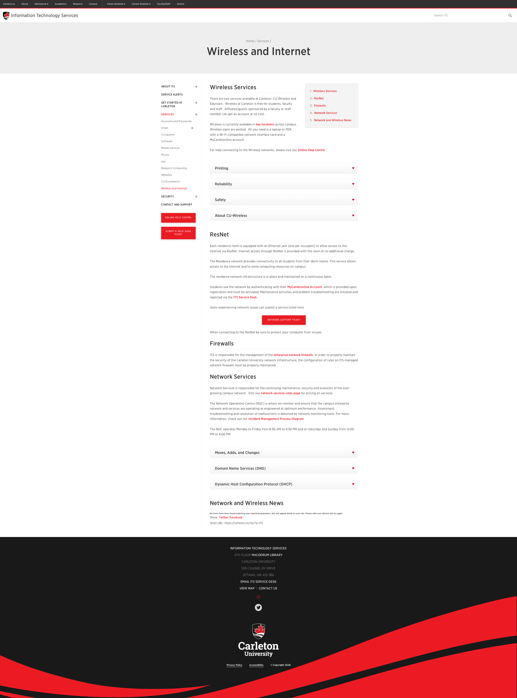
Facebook (236, 517)
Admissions (40, 3)
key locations (265, 124)
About (24, 3)
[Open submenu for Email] (192, 128)
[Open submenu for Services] (196, 114)
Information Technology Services (258, 548)
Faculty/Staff (163, 3)
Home (250, 41)
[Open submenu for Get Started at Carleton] (196, 103)
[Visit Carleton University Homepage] (258, 640)
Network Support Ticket (284, 319)
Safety (220, 200)
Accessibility (256, 664)
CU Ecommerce (170, 181)
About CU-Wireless (231, 215)
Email (164, 127)
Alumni (180, 3)
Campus (93, 3)
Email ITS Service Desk (258, 582)
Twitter (223, 517)
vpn (163, 161)
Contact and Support (176, 204)
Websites (166, 174)
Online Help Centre (178, 217)
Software (166, 141)
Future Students (115, 3)
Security (167, 196)
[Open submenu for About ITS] (196, 86)
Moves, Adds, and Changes (237, 452)
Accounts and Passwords (176, 121)
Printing (221, 168)
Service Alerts (172, 94)
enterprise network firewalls (293, 355)
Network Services (325, 112)
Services (263, 41)
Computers (168, 134)
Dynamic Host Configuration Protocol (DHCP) (253, 484)
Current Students (140, 3)
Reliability (223, 184)
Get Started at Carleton (171, 104)
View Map (247, 588)
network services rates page (281, 393)
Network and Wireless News (332, 120)
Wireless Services (325, 91)
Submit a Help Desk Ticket (178, 233)
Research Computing (174, 168)
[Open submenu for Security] (196, 196)
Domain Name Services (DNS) (240, 468)
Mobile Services (170, 147)
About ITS (168, 86)
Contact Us (268, 588)
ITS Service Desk (245, 297)
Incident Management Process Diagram (276, 419)
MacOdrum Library (267, 555)
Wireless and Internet (174, 188)
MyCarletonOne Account (304, 287)
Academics (60, 3)
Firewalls (320, 105)
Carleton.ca (9, 3)
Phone (165, 154)
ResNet (319, 98)
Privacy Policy (234, 664)
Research (77, 3)
